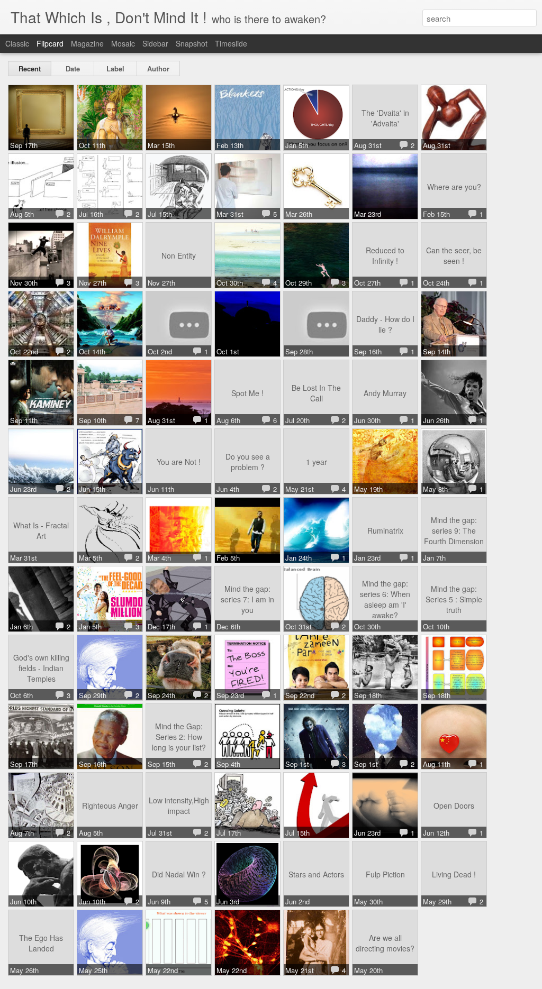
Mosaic (123, 43)
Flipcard (50, 43)
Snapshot (191, 43)
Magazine (87, 43)
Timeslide (231, 43)
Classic (17, 43)
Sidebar (155, 43)
